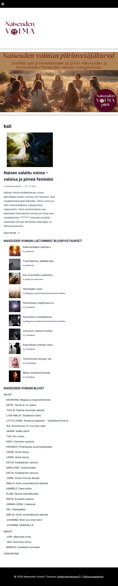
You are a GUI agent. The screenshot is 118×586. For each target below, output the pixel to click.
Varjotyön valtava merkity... (38, 330)
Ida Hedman (31, 363)
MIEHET (8, 531)
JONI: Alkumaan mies (18, 536)
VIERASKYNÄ (11, 553)
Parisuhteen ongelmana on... (39, 302)
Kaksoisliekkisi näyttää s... (38, 247)
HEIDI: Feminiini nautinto (20, 441)
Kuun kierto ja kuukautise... (38, 316)
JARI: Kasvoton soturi (18, 541)
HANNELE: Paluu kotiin (19, 488)
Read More (12, 233)
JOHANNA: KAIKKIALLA (19, 525)
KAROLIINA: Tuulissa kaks (21, 467)
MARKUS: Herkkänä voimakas (23, 547)
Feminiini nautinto (14, 186)
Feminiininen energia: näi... (38, 358)
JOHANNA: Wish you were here (24, 519)
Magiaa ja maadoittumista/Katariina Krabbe (45, 293)
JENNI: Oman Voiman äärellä (22, 478)
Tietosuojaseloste (93, 576)
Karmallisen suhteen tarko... (39, 344)
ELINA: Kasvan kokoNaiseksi (22, 493)
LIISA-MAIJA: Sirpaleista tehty (23, 415)
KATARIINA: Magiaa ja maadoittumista (28, 399)
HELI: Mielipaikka (15, 509)
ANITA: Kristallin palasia (19, 498)
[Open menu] (3, 4)
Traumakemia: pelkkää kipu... (39, 261)
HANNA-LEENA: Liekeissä (20, 504)
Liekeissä (30, 251)
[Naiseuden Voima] (20, 28)
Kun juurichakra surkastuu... (38, 274)
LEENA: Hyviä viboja (17, 452)
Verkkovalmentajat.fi (69, 576)
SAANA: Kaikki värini (17, 431)
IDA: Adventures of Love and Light (26, 425)
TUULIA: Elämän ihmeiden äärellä (25, 410)
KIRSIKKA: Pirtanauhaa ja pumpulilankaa (29, 446)
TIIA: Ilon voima (15, 436)
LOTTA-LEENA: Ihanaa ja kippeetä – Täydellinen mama (37, 420)
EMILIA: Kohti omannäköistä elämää (27, 483)
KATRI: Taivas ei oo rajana (21, 405)
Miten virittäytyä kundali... (37, 372)
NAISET (8, 394)
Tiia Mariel (30, 307)
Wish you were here (34, 279)
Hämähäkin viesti (32, 288)
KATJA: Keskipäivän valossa (22, 462)
